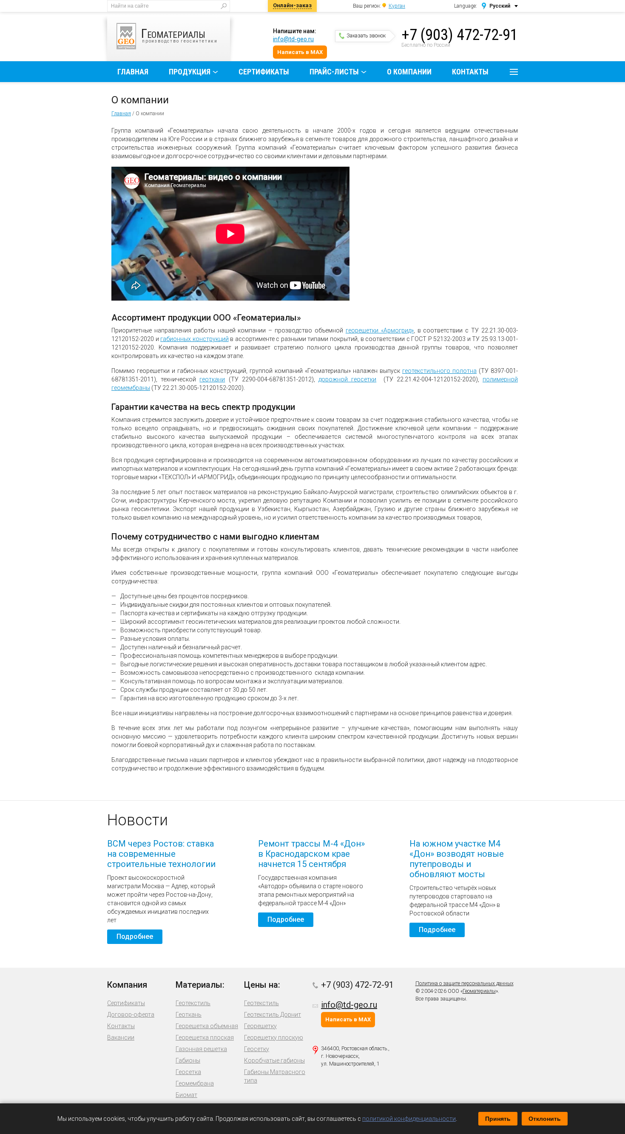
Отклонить (544, 1118)
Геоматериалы (479, 991)
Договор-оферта (130, 1014)
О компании (409, 71)
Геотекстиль (193, 1003)
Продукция (189, 71)
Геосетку (256, 1049)
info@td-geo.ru (293, 39)
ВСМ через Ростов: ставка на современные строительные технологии (161, 853)
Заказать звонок (366, 36)
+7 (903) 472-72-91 (459, 35)
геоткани (212, 379)
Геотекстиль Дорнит (272, 1014)
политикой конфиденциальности (409, 1118)
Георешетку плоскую (273, 1037)
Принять (498, 1118)
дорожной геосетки (347, 379)
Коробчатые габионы (274, 1060)
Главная (132, 71)
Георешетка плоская (205, 1037)
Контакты (470, 71)
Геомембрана (195, 1083)
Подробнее (134, 936)
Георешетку (260, 1026)
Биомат (186, 1094)
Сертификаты (264, 71)
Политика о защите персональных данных (464, 983)
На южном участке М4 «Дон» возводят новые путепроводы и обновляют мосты (456, 858)
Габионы (188, 1060)
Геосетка (188, 1072)
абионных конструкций (194, 338)
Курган (397, 6)
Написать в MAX (300, 52)
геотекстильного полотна (439, 370)
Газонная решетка (201, 1049)
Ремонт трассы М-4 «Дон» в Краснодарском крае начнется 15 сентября (311, 853)
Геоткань (189, 1014)
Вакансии (120, 1037)
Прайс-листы (334, 71)
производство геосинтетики (179, 34)
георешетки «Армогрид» (380, 330)
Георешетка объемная (207, 1026)
